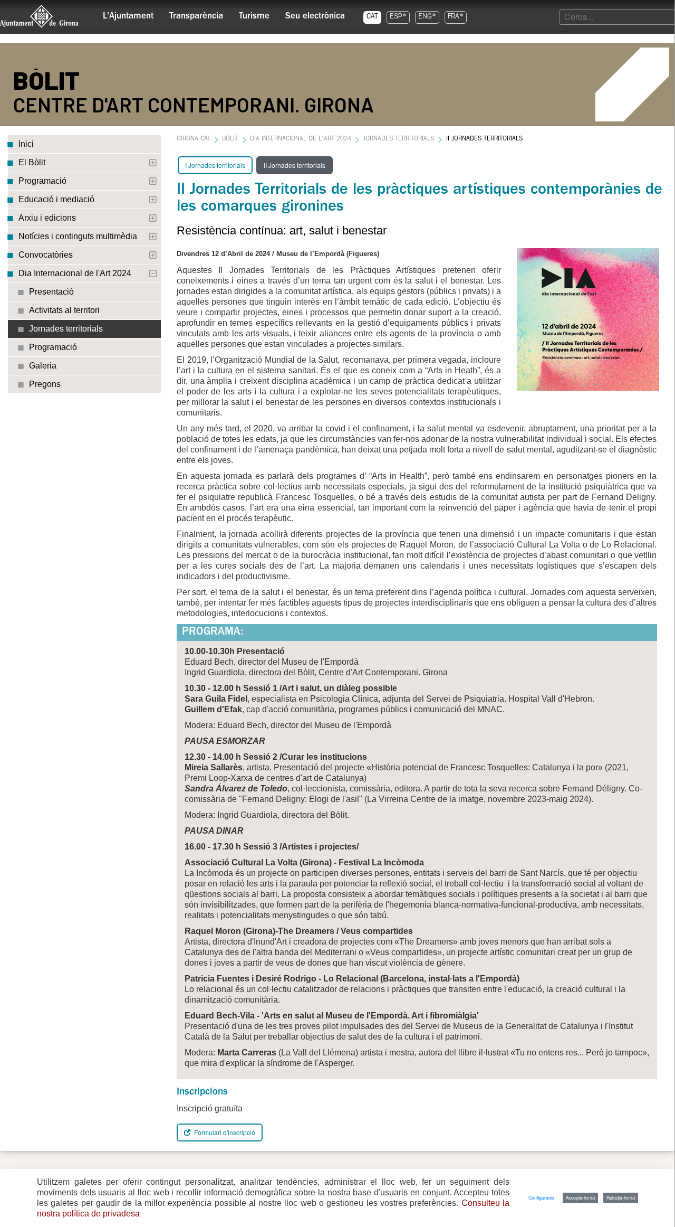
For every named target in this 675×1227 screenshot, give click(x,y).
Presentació (51, 291)
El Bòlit (31, 162)
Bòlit (230, 139)
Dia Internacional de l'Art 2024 (74, 273)
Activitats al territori (64, 310)
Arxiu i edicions (47, 217)
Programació (42, 180)
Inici (26, 143)
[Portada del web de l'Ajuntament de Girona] (39, 16)
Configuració (541, 1197)
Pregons (45, 384)
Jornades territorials (66, 328)
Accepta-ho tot (580, 1197)
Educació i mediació (56, 199)
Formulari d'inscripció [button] (223, 1132)
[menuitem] (128, 13)
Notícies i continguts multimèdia (77, 236)
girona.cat (193, 139)
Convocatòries (45, 254)
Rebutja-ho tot (620, 1197)
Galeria (42, 365)
